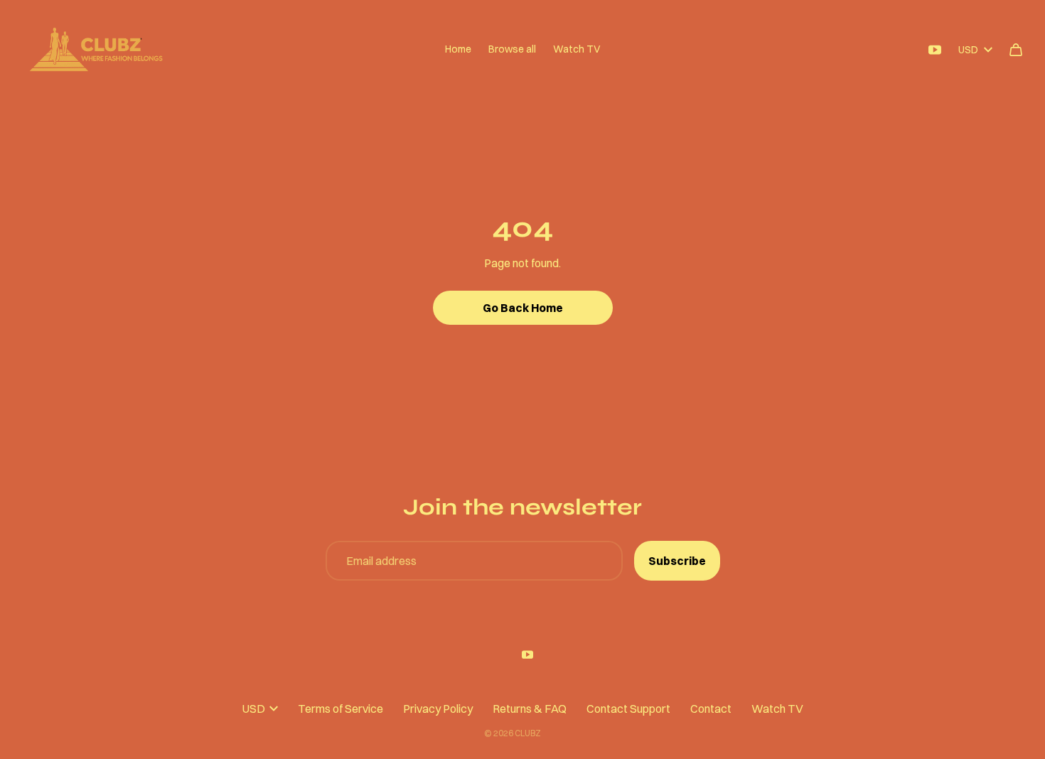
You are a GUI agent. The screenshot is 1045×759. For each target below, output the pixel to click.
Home (458, 49)
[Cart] (1015, 49)
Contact (711, 708)
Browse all (512, 49)
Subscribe (677, 561)
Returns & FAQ (530, 708)
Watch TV (577, 49)
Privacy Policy (438, 708)
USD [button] (968, 49)
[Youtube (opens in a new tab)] (934, 49)
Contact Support (628, 708)
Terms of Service (340, 708)
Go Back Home (523, 308)
